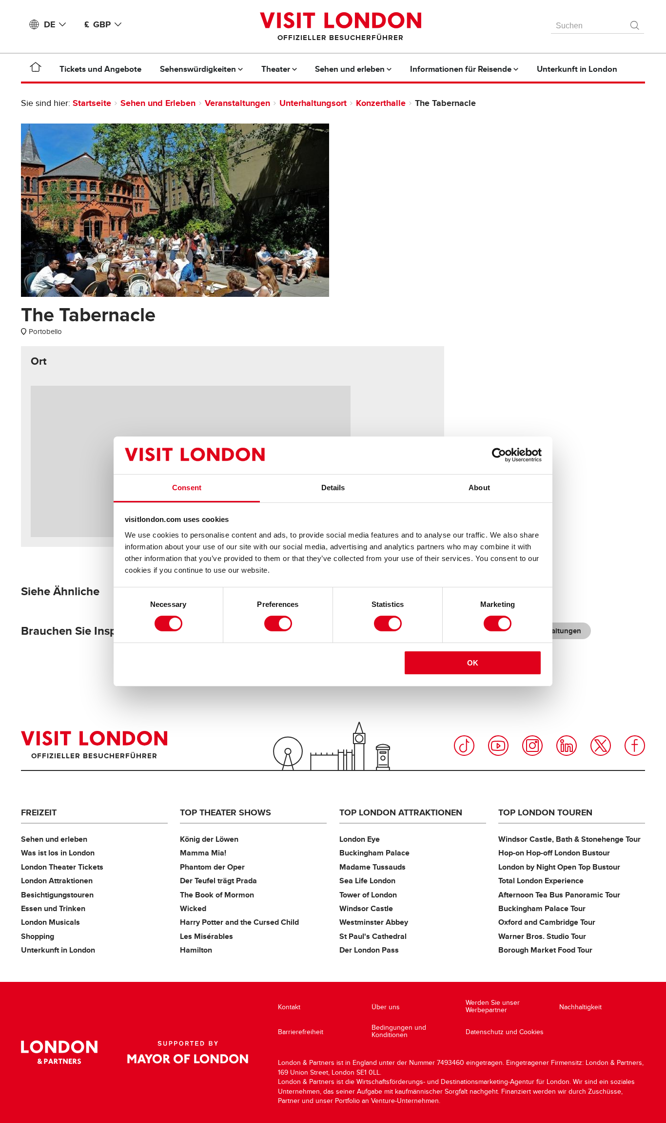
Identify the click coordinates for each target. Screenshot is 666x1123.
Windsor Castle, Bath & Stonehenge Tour (569, 839)
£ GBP (97, 24)
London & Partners (59, 1052)
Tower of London (368, 894)
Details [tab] (333, 487)
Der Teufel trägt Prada (218, 880)
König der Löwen (209, 839)
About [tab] (479, 487)
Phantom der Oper (212, 867)
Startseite (92, 103)
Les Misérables (206, 936)
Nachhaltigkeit (580, 1007)
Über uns (386, 1007)
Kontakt (289, 1007)
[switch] (278, 623)
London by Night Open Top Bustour (559, 867)
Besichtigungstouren (57, 894)
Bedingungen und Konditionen (399, 1031)
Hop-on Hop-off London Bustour (554, 852)
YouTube (498, 745)
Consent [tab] (186, 487)
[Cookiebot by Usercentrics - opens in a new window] (499, 455)
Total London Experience (541, 880)
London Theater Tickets (62, 867)
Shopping (37, 936)
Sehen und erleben (54, 839)
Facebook (635, 745)
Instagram (532, 745)
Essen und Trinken (53, 908)
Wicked (193, 908)
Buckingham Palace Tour (542, 908)
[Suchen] (635, 23)
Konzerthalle (381, 103)
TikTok (464, 745)
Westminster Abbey (373, 922)
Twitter (600, 745)
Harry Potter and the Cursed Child (239, 922)
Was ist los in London (58, 852)
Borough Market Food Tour (545, 950)
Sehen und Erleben (158, 103)
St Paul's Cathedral (373, 936)
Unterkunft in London (58, 950)
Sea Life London (367, 880)
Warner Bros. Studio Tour (542, 936)
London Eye (359, 839)
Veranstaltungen (237, 103)
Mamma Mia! (203, 852)
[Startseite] (35, 69)
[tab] (38, 361)
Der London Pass (369, 950)
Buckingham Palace (374, 852)
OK (472, 663)
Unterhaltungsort (313, 103)
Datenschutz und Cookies (505, 1032)
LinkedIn (566, 745)
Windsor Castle (366, 908)
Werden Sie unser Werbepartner (493, 1006)
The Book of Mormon (217, 894)
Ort (38, 361)
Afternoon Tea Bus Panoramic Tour (559, 894)
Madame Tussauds (372, 867)
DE (49, 24)
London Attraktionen (57, 880)
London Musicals (50, 922)
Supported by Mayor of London (188, 1052)
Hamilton (196, 950)
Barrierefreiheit (300, 1032)
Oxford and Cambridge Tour (546, 922)
